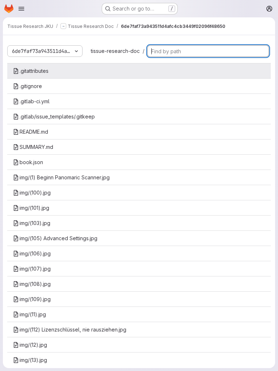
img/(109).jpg (35, 299)
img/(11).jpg (33, 314)
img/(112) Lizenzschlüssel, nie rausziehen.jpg (73, 329)
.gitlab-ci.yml (35, 101)
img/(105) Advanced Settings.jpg (58, 238)
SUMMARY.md (36, 147)
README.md (34, 132)
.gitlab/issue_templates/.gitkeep (57, 116)
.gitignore (31, 86)
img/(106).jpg (35, 253)
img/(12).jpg (33, 345)
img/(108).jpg (35, 284)
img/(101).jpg (34, 208)
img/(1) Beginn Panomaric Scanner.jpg (65, 177)
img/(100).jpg (35, 192)
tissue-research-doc (115, 51)
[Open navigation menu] (21, 8)
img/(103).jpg (35, 223)
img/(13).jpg (33, 360)
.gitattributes (34, 71)
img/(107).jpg (35, 269)
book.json (31, 162)
